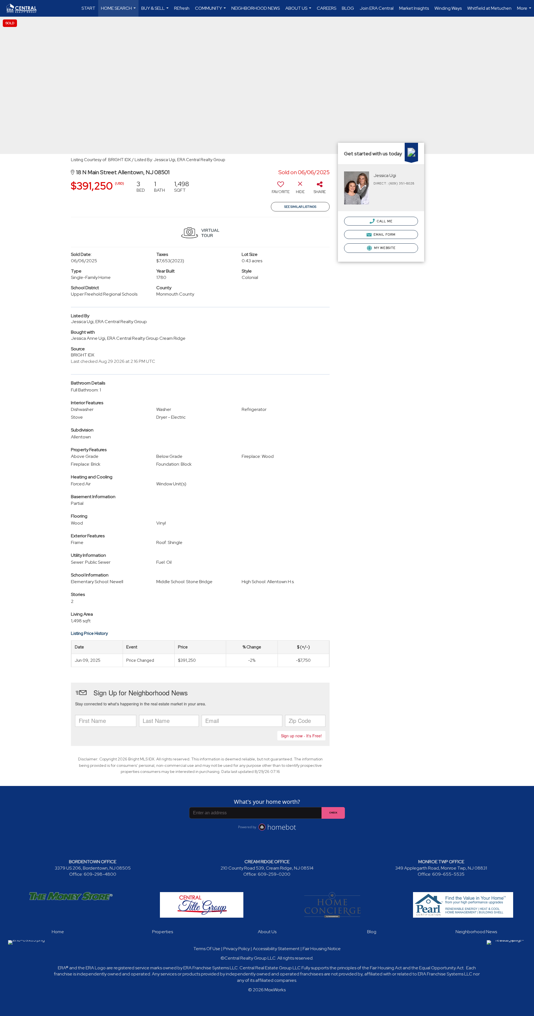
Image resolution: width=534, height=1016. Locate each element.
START (88, 8)
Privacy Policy (236, 949)
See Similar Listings (300, 207)
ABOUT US (299, 11)
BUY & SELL (155, 11)
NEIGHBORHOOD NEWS (255, 8)
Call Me (384, 221)
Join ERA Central (377, 8)
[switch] (280, 189)
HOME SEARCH (119, 11)
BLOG (348, 8)
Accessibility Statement (276, 949)
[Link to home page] (24, 8)
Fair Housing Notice (322, 949)
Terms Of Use (206, 949)
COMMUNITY (211, 11)
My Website (384, 248)
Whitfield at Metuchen (489, 8)
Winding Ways (448, 8)
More (525, 11)
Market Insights (414, 8)
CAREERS (326, 8)
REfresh (181, 8)
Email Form (384, 234)
